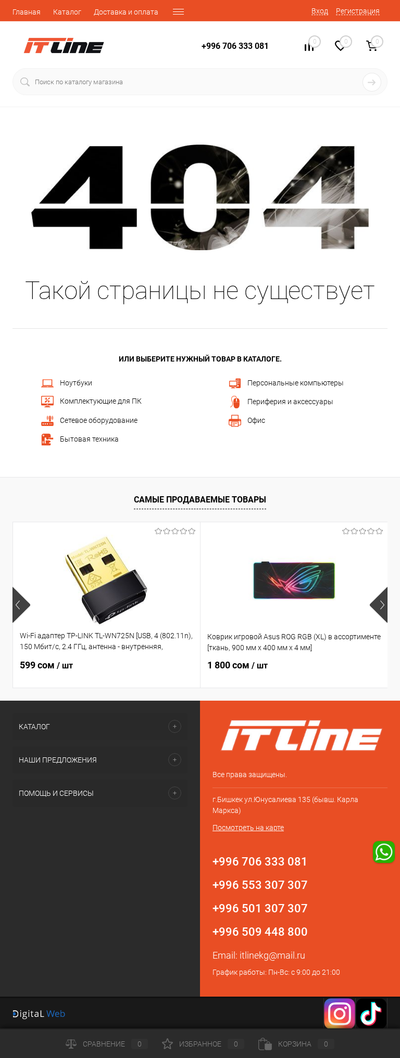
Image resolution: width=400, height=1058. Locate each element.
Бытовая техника (89, 439)
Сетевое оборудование (99, 420)
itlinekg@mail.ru (272, 955)
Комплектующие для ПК (101, 401)
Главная (26, 12)
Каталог (67, 12)
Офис (256, 420)
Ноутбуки (76, 383)
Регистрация (358, 11)
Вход (319, 11)
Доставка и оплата (126, 12)
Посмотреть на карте (248, 827)
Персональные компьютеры (295, 383)
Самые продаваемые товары (200, 500)
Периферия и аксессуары (290, 401)
